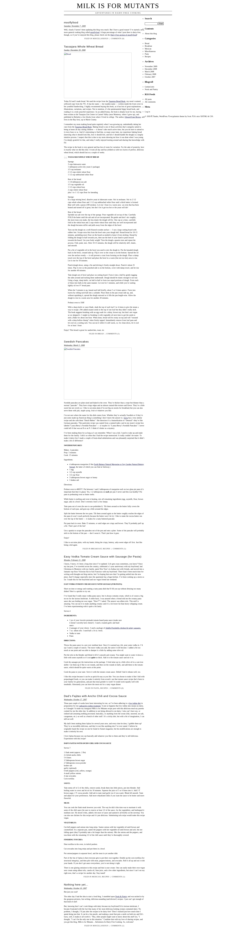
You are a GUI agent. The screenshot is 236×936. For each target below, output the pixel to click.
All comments (150, 102)
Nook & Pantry (121, 896)
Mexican (96, 877)
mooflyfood (71, 22)
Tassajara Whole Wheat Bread (83, 46)
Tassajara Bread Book (117, 101)
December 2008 (151, 69)
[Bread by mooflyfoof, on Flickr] (98, 97)
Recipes (106, 549)
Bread (101, 334)
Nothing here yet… (76, 884)
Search (148, 18)
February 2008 (150, 74)
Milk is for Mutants (118, 6)
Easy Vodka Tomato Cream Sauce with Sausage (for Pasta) (102, 556)
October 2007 (150, 77)
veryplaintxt (174, 116)
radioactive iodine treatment (90, 706)
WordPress (163, 116)
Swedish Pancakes (76, 341)
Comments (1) (113, 334)
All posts (148, 99)
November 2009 (151, 66)
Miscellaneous (100, 38)
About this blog (151, 33)
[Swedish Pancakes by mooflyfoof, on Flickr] (98, 399)
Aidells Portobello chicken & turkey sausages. (123, 628)
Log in (147, 112)
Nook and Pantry (151, 89)
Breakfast (96, 549)
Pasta (96, 688)
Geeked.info (149, 87)
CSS (211, 116)
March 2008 (149, 71)
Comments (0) (117, 38)
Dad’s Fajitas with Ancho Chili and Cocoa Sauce (95, 696)
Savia (126, 418)
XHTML (203, 116)
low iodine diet (135, 703)
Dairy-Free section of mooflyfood (123, 35)
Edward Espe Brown (133, 117)
